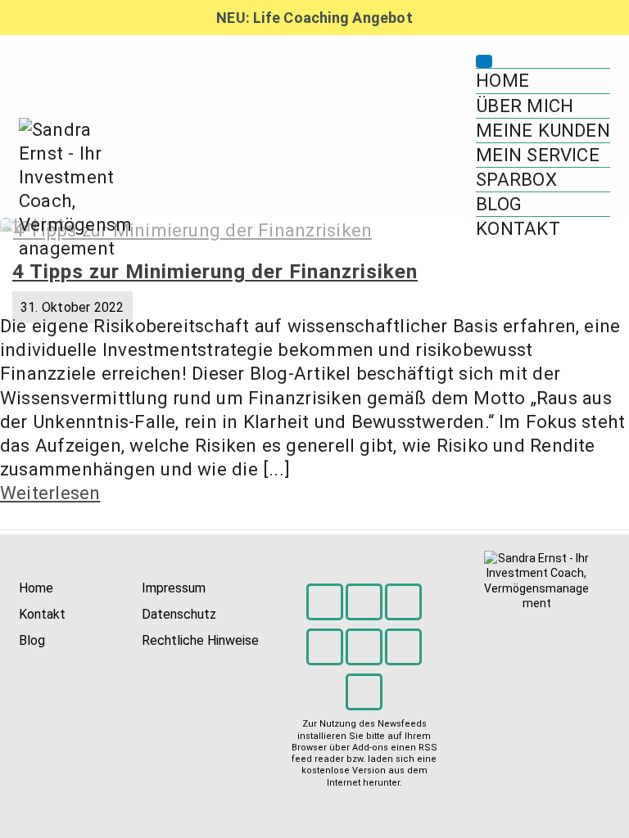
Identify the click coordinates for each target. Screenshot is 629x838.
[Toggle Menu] (484, 61)
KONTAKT (518, 228)
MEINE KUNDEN (543, 130)
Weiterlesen (50, 492)
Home (36, 588)
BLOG (499, 203)
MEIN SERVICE (538, 154)
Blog (32, 640)
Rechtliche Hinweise (200, 640)
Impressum (174, 588)
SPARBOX (516, 179)
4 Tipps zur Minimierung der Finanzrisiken (215, 271)
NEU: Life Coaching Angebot (314, 17)
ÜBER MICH (524, 105)
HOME (502, 80)
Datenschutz (179, 614)
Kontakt (42, 614)
